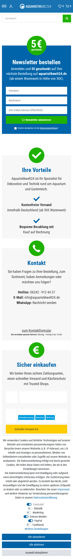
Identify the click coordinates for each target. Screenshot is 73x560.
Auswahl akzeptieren (36, 552)
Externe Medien (38, 516)
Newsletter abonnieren (38, 119)
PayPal (38, 520)
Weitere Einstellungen (36, 528)
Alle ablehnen (36, 544)
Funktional (38, 524)
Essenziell (38, 504)
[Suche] (67, 18)
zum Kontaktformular (36, 330)
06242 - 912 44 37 (42, 292)
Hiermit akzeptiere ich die (38, 128)
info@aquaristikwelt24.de (42, 297)
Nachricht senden (44, 303)
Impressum (63, 489)
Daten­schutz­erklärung (45, 497)
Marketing (38, 512)
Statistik (38, 508)
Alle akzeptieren (36, 536)
